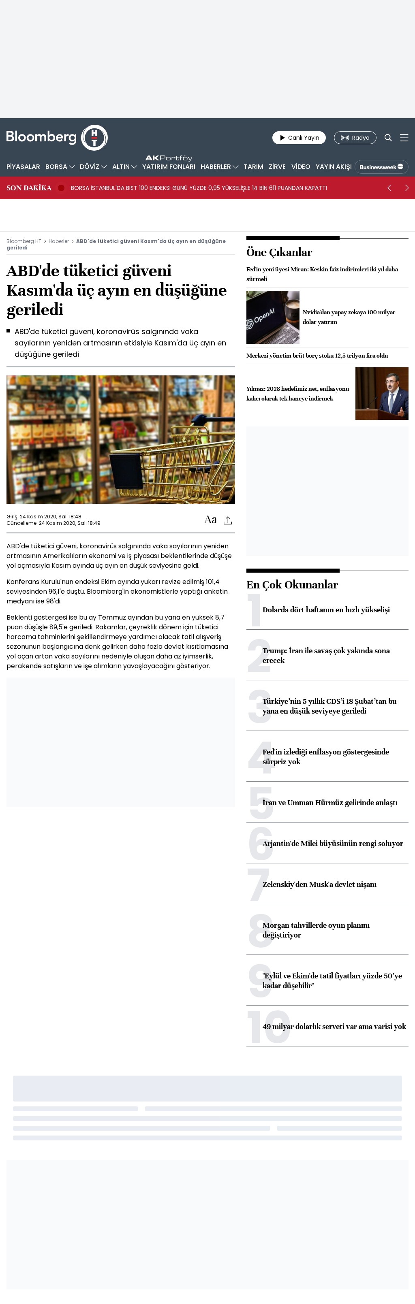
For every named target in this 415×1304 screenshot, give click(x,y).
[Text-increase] (210, 520)
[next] (406, 188)
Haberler (59, 241)
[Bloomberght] (57, 138)
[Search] (388, 137)
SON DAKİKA (28, 188)
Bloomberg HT (23, 241)
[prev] (389, 188)
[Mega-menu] (404, 137)
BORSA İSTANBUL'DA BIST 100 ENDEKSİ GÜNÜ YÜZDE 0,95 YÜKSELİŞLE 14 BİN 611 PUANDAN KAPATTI (199, 188)
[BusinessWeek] (382, 167)
